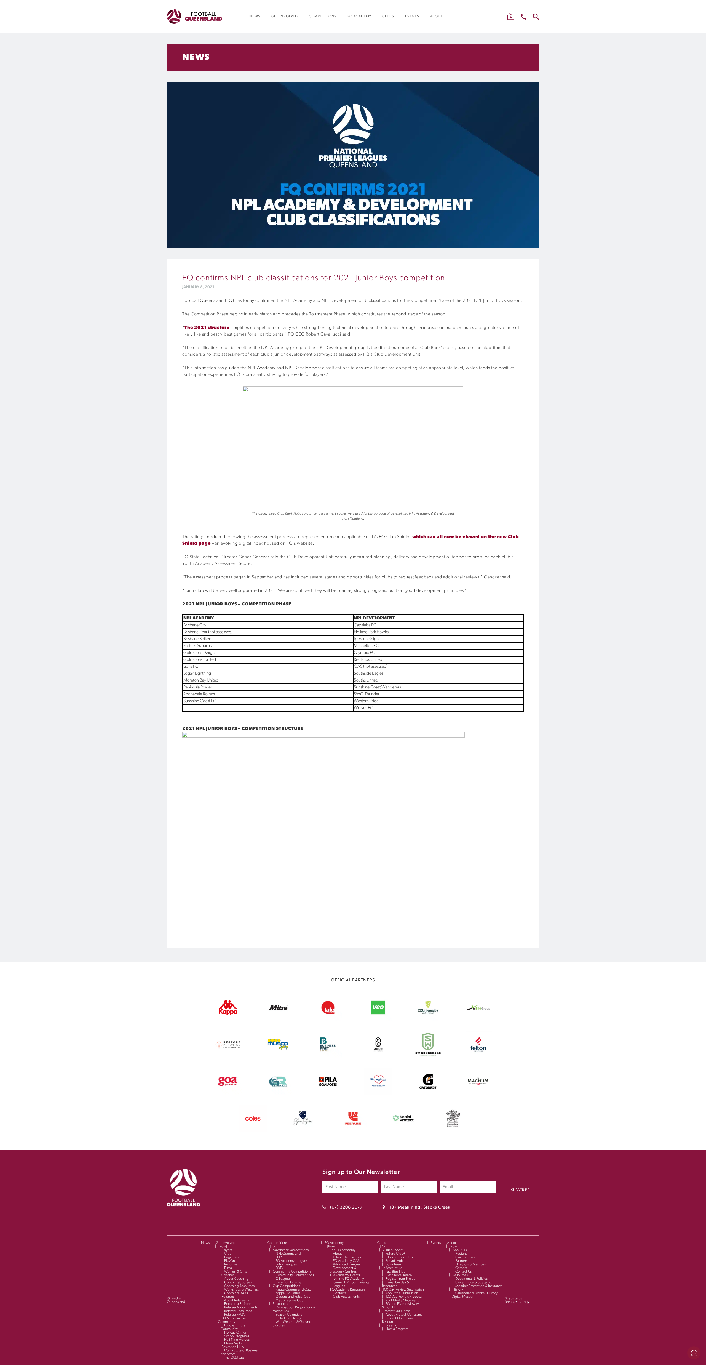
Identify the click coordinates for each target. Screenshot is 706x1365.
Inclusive (230, 1264)
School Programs (236, 1336)
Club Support (393, 1250)
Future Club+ (395, 1253)
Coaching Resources (239, 1286)
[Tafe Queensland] (328, 1020)
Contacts (339, 1293)
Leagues (339, 1286)
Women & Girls (235, 1271)
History (458, 1289)
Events (436, 1243)
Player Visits (233, 1343)
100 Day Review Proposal (404, 1297)
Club (227, 1253)
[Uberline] (353, 1131)
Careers (461, 1268)
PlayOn (229, 1261)
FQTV (279, 1268)
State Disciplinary (288, 1318)
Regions (461, 1253)
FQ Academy (334, 1243)
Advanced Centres (346, 1264)
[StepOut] (378, 1057)
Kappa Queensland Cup (293, 1289)
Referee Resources (238, 1311)
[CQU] (428, 1020)
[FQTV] (510, 16)
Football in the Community (233, 1327)
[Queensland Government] (453, 1131)
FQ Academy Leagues (291, 1261)
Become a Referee (237, 1304)
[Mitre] (278, 1020)
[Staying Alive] (378, 1094)
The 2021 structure (206, 328)
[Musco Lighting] (278, 1057)
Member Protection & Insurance (478, 1286)
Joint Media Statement (402, 1300)
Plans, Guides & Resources (395, 1284)
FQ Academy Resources (347, 1289)
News (205, 1243)
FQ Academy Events (345, 1275)
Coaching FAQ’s (236, 1293)
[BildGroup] (478, 1020)
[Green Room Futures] (278, 1094)
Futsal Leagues (286, 1264)
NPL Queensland (288, 1253)
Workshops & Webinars (241, 1289)
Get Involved (225, 1243)
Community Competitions (292, 1271)
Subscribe (520, 1190)
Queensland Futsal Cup (293, 1297)
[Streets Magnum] (478, 1094)
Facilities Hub (395, 1271)
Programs (390, 1325)
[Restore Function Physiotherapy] (228, 1057)
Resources (280, 1304)
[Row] (223, 1246)
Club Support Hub (399, 1257)
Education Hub (232, 1347)
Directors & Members (471, 1264)
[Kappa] (228, 1014)
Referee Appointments (241, 1307)
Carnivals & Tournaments (351, 1282)
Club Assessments (346, 1297)
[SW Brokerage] (428, 1057)
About (337, 1253)
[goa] (228, 1094)
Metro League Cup (289, 1300)
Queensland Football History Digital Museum (475, 1295)
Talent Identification (347, 1257)
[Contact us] (523, 17)
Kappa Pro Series (288, 1293)
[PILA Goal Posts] (328, 1094)
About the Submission (402, 1293)
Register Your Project (401, 1279)
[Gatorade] (428, 1094)
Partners (461, 1261)
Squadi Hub (394, 1261)
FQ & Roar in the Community (232, 1320)
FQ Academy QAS (346, 1261)
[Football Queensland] (194, 16)
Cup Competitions (286, 1286)
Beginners (231, 1257)
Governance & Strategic (473, 1282)
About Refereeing (237, 1300)
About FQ (460, 1250)
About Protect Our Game (404, 1314)
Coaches (227, 1275)
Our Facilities (465, 1257)
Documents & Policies (471, 1279)
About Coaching (236, 1279)
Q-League (283, 1279)
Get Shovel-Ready (399, 1275)
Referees (227, 1297)
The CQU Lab (234, 1357)
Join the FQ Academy (348, 1279)
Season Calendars (289, 1314)
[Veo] (378, 1020)
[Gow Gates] (303, 1131)
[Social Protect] (403, 1131)
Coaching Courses (238, 1282)
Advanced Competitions (291, 1250)
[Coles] (253, 1131)
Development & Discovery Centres (343, 1269)
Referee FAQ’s (234, 1314)
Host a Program (397, 1329)
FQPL (279, 1257)
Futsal (228, 1268)
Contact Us (463, 1271)
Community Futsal (289, 1282)
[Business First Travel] (328, 1057)
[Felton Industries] (478, 1057)
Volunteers (394, 1264)
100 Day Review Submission (403, 1289)
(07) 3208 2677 (346, 1207)
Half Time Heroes (237, 1340)
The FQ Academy (342, 1250)
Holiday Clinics (235, 1332)
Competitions (277, 1243)
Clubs (381, 1243)
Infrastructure (392, 1268)
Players (226, 1250)
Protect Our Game (396, 1311)
